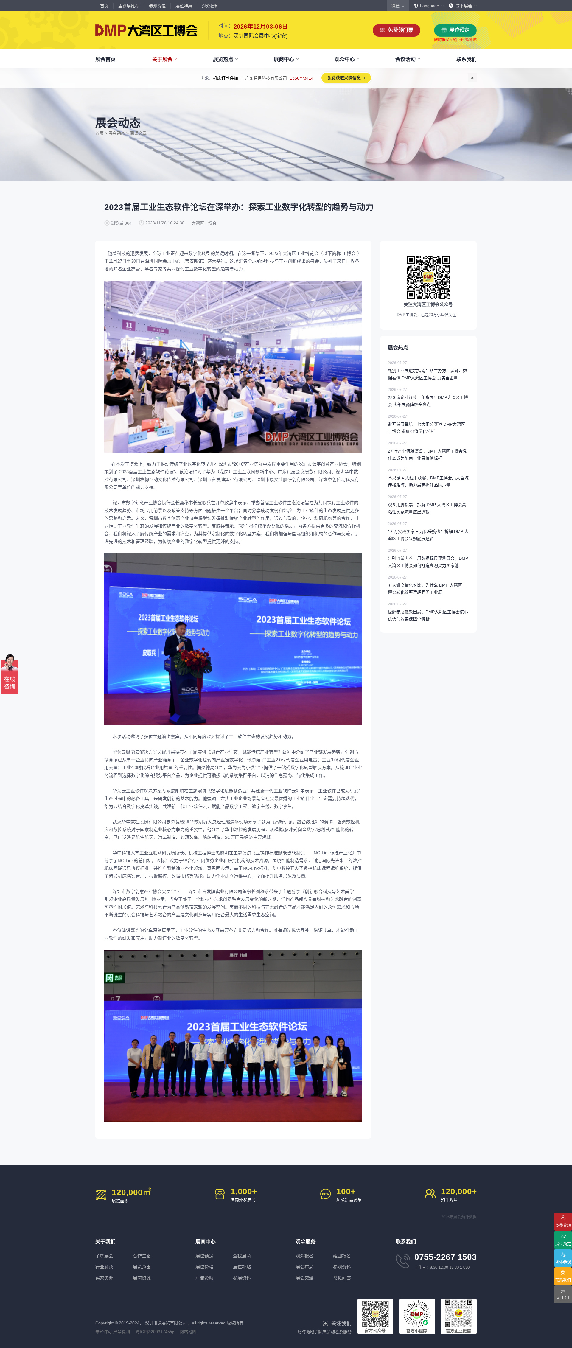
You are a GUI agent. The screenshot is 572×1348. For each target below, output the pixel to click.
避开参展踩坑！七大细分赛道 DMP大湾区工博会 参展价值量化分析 (426, 424)
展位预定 (459, 30)
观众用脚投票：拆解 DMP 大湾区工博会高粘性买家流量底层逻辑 (427, 504)
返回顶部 (563, 1297)
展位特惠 (183, 6)
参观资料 (342, 1266)
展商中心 (284, 59)
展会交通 (304, 1277)
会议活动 (405, 59)
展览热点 (223, 59)
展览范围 (142, 1266)
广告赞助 (204, 1277)
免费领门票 (400, 30)
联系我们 (466, 59)
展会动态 (116, 133)
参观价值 (157, 6)
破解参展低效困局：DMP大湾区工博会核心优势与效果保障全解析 (428, 611)
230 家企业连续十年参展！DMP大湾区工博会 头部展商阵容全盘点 (428, 397)
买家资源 (104, 1277)
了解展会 (104, 1255)
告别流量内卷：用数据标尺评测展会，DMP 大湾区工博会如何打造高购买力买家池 (428, 558)
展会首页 (105, 59)
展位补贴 (242, 1266)
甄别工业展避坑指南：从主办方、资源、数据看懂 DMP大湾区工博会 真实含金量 (427, 370)
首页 (104, 6)
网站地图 (188, 1331)
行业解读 (104, 1266)
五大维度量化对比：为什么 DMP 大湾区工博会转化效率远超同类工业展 (427, 585)
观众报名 (304, 1255)
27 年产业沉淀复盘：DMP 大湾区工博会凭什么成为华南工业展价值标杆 (427, 451)
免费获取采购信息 (348, 77)
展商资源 (142, 1277)
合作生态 (142, 1255)
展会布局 (304, 1266)
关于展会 (162, 59)
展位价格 (204, 1266)
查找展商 (242, 1255)
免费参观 (563, 1225)
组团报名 (342, 1255)
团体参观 (563, 1262)
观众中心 (345, 59)
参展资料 (242, 1277)
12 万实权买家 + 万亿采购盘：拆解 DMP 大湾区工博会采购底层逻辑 (428, 531)
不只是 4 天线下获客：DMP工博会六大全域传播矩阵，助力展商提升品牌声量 (428, 477)
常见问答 (342, 1277)
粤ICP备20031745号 (155, 1331)
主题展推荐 (128, 6)
